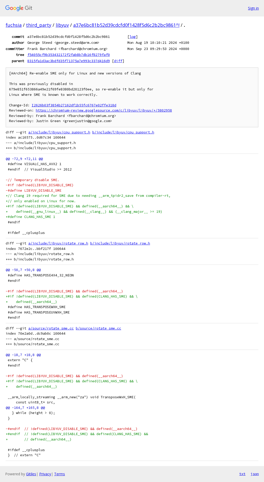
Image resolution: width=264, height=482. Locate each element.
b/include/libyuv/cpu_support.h (123, 132)
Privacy (45, 473)
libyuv (62, 25)
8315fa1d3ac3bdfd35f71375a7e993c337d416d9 (68, 60)
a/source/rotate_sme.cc (51, 328)
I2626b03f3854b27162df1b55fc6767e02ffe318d (74, 105)
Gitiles (31, 473)
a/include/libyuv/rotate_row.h (58, 243)
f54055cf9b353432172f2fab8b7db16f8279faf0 (68, 54)
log (132, 36)
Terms (59, 473)
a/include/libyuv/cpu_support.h (59, 132)
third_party (38, 25)
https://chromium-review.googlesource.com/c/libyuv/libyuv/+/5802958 (104, 110)
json (255, 473)
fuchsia (14, 25)
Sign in (253, 8)
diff (118, 60)
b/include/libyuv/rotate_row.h (120, 243)
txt (242, 473)
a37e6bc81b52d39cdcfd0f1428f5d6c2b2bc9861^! (126, 25)
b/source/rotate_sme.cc (98, 328)
